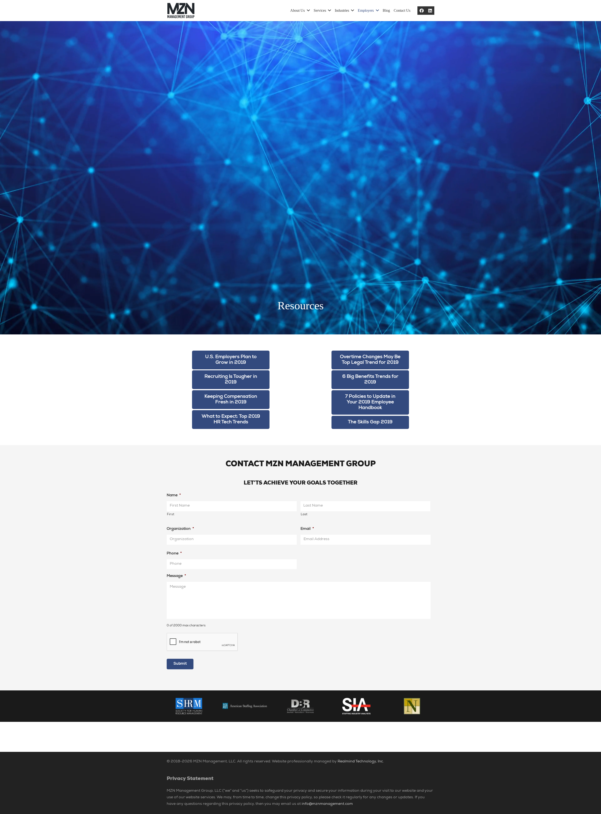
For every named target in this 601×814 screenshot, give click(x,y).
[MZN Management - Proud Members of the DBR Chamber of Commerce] (300, 706)
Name (174, 495)
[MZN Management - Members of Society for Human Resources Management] (189, 706)
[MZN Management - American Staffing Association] (245, 706)
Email (307, 529)
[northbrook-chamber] (412, 706)
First (170, 514)
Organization (180, 529)
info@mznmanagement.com (327, 804)
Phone (174, 554)
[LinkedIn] (430, 10)
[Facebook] (421, 10)
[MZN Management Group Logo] (181, 10)
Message (176, 576)
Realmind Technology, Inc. (361, 762)
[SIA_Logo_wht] (356, 706)
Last (304, 514)
